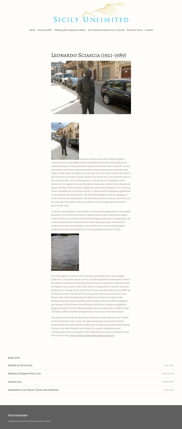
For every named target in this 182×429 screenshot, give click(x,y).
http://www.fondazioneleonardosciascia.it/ (92, 335)
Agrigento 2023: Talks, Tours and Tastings (33, 389)
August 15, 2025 (168, 373)
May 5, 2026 (169, 365)
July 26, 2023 (168, 390)
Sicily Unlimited (17, 415)
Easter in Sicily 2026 (20, 365)
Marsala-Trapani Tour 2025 (24, 373)
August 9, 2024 (168, 381)
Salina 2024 (15, 381)
